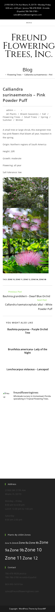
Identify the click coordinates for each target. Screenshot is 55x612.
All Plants (11, 113)
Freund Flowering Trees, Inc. (29, 45)
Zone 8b (34, 542)
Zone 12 (26, 279)
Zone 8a (23, 542)
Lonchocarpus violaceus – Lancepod (28, 369)
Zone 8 (15, 543)
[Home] (3, 74)
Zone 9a (34, 279)
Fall (44, 113)
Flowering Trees (11, 117)
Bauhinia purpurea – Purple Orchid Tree (27, 331)
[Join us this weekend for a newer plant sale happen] (27, 418)
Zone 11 (19, 279)
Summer (7, 119)
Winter (19, 119)
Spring (44, 117)
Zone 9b (42, 279)
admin (9, 110)
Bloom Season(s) (29, 113)
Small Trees (30, 117)
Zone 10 (11, 279)
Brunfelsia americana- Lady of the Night (27, 351)
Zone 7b (8, 543)
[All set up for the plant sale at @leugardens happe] (27, 447)
